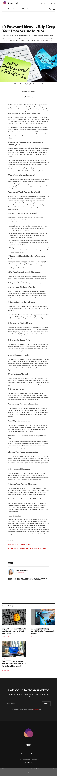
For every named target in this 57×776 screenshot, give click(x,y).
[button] (23, 8)
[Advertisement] (28, 17)
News (37, 753)
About (9, 8)
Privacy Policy (36, 709)
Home (4, 8)
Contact (35, 8)
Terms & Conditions (26, 759)
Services (15, 8)
